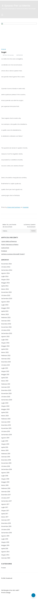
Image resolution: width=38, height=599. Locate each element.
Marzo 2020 (5, 416)
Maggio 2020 (5, 409)
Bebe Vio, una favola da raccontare (9, 226)
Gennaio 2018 (5, 491)
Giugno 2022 (5, 343)
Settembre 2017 (6, 501)
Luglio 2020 (4, 403)
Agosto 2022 (5, 336)
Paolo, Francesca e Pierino (9, 244)
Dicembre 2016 (6, 523)
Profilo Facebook (6, 578)
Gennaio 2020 (5, 422)
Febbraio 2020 (5, 419)
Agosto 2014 (5, 552)
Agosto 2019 (5, 438)
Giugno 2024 (5, 279)
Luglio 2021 (4, 368)
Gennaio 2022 (5, 359)
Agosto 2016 (5, 536)
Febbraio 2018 (5, 488)
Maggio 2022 (5, 346)
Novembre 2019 (6, 428)
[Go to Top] (33, 595)
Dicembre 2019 (6, 425)
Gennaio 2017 (5, 520)
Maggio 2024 (5, 283)
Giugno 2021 (5, 371)
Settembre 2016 (6, 533)
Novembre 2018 (6, 463)
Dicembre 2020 (6, 390)
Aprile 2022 (4, 349)
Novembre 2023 (6, 292)
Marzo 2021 (4, 381)
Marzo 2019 (4, 450)
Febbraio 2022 (5, 355)
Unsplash (26, 207)
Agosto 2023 (5, 302)
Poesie (3, 49)
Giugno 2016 (5, 542)
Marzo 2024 (5, 289)
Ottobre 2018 (5, 466)
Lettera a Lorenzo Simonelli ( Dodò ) (13, 254)
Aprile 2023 (4, 311)
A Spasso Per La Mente (16, 5)
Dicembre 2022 (6, 324)
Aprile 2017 (4, 514)
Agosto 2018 (5, 473)
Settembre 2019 (6, 435)
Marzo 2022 (5, 352)
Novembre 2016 (6, 526)
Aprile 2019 (4, 447)
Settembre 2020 (6, 400)
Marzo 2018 (4, 485)
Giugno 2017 (5, 510)
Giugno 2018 (5, 479)
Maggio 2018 (5, 482)
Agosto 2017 (5, 504)
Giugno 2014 (5, 555)
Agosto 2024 (5, 273)
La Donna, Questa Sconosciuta (29, 226)
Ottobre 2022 (5, 330)
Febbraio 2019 (5, 454)
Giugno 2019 (5, 444)
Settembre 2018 (6, 469)
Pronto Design (6, 592)
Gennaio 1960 (5, 558)
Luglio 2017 (4, 507)
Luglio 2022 (4, 340)
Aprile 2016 (4, 548)
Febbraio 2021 (5, 384)
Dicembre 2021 (6, 362)
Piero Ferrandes (9, 55)
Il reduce (4, 251)
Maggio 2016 (5, 545)
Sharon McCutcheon (13, 207)
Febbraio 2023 (5, 317)
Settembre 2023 (6, 298)
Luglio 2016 (4, 539)
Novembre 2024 (6, 264)
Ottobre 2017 (5, 498)
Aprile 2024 (4, 286)
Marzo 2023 (5, 314)
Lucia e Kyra (5, 248)
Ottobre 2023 (5, 295)
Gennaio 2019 (5, 457)
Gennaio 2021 (5, 387)
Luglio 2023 (4, 305)
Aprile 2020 (4, 412)
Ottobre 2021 (5, 365)
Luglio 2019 (4, 441)
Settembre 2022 (6, 333)
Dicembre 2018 (6, 460)
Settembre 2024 (6, 270)
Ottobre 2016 (5, 529)
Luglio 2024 (4, 276)
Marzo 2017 (4, 517)
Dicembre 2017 (6, 495)
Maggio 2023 (5, 308)
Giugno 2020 (5, 406)
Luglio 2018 (4, 476)
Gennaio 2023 (5, 321)
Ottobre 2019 (5, 431)
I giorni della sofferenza (9, 241)
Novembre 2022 (6, 327)
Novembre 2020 (6, 393)
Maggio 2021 (5, 374)
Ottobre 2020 (5, 397)
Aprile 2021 (4, 378)
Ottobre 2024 (5, 267)
